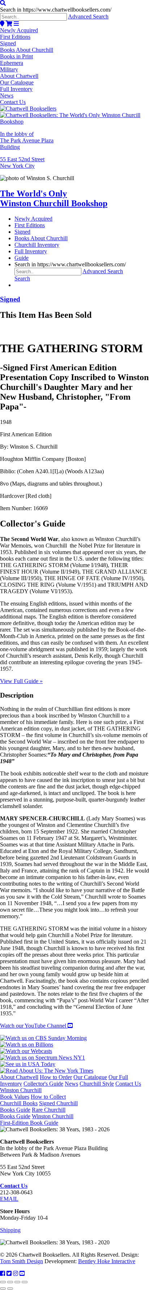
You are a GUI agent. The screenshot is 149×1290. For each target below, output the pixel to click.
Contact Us (13, 102)
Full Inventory (16, 89)
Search (22, 278)
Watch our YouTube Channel (34, 1026)
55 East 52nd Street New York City (22, 162)
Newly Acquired (19, 30)
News (6, 95)
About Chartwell (19, 76)
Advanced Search (88, 16)
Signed (8, 43)
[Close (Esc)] (24, 1282)
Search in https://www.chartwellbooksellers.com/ (55, 10)
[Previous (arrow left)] (3, 1288)
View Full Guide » (21, 681)
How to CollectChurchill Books (33, 1100)
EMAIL (9, 1199)
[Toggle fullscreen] (10, 1282)
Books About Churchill (26, 50)
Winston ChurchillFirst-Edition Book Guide (36, 1119)
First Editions (15, 37)
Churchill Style (97, 1084)
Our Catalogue (17, 82)
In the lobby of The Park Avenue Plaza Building (27, 140)
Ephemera (11, 63)
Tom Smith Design (21, 1261)
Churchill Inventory (36, 245)
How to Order (56, 1077)
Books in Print (16, 56)
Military (9, 69)
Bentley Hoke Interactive (106, 1261)
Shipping (10, 1230)
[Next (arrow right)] (10, 1288)
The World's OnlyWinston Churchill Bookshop (53, 198)
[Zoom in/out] (3, 1282)
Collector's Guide (43, 1084)
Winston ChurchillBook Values (21, 1093)
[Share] (17, 1282)
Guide (21, 258)
